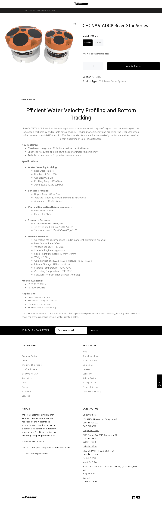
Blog (85, 352)
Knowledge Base (91, 356)
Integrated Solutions (31, 365)
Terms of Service (91, 387)
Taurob (25, 387)
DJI (23, 352)
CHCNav (96, 77)
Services (26, 396)
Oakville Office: (90, 446)
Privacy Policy (89, 383)
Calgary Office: (89, 415)
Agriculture (27, 378)
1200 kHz (87, 42)
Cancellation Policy (92, 391)
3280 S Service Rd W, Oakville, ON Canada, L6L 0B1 (99, 452)
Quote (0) (159, 381)
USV (24, 383)
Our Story (87, 374)
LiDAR (25, 360)
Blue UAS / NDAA (30, 374)
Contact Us (88, 365)
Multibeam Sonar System (112, 81)
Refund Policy (89, 378)
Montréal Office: (90, 462)
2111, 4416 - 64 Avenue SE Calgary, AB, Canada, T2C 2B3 (100, 421)
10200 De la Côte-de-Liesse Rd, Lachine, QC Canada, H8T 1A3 (110, 468)
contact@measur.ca (38, 454)
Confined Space (29, 369)
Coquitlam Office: (91, 431)
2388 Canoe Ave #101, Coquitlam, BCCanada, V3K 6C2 (100, 436)
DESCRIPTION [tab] (28, 100)
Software (26, 391)
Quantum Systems (30, 356)
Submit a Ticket (90, 360)
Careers (86, 369)
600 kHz (99, 42)
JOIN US (94, 330)
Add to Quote (133, 66)
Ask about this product (98, 54)
